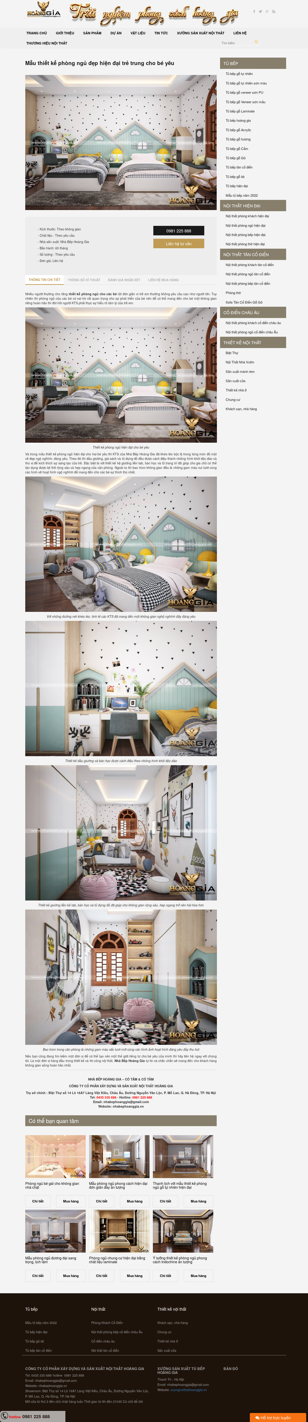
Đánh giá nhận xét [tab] (124, 280)
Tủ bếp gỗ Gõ (236, 157)
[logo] (44, 8)
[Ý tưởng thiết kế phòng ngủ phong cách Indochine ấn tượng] (183, 1231)
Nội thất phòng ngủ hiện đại (245, 225)
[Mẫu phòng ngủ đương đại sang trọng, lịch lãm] (55, 1231)
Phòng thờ (233, 292)
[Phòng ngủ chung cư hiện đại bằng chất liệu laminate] (119, 1231)
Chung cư (233, 399)
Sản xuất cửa (235, 380)
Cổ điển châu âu (241, 312)
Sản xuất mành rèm (240, 371)
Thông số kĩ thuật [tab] (84, 280)
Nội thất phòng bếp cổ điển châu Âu (117, 1332)
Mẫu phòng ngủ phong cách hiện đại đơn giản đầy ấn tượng (118, 1185)
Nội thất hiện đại (241, 205)
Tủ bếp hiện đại (237, 185)
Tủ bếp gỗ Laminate (240, 111)
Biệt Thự (232, 352)
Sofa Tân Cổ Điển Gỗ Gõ (244, 302)
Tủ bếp (230, 63)
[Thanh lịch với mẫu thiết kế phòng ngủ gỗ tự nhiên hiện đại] (183, 1156)
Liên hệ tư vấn (179, 243)
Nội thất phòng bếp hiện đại (245, 234)
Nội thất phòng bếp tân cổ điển (248, 283)
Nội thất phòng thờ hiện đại (245, 243)
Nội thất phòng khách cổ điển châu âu (253, 322)
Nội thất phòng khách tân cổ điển (250, 264)
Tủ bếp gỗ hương (238, 139)
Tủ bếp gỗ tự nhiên (239, 73)
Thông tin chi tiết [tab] (44, 279)
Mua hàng (71, 1201)
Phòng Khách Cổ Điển (107, 1322)
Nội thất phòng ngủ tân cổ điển (248, 273)
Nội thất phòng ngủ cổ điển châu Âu (252, 332)
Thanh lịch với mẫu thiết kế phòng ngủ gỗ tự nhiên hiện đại (180, 1185)
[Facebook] (254, 11)
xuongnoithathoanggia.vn (189, 1389)
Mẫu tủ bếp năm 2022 (242, 195)
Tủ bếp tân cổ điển (239, 167)
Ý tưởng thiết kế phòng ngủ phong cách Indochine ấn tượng (180, 1260)
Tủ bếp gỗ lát (235, 176)
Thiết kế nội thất (242, 342)
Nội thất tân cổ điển (246, 254)
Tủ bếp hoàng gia (238, 120)
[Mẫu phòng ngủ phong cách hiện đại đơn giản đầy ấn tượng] (119, 1156)
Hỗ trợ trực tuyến (275, 1417)
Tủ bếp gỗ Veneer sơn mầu (245, 101)
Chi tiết (38, 1201)
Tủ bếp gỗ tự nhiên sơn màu (246, 83)
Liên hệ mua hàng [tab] (163, 280)
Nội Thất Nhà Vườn (240, 362)
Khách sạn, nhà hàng (241, 408)
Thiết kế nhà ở (236, 390)
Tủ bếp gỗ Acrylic (238, 129)
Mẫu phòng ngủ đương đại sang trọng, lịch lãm (50, 1260)
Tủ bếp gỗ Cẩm (237, 148)
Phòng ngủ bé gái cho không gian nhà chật (52, 1185)
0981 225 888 (178, 231)
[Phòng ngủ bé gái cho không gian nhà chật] (55, 1156)
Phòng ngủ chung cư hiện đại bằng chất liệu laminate (117, 1260)
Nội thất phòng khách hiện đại (247, 215)
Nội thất (98, 1309)
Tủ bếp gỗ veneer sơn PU (244, 92)
